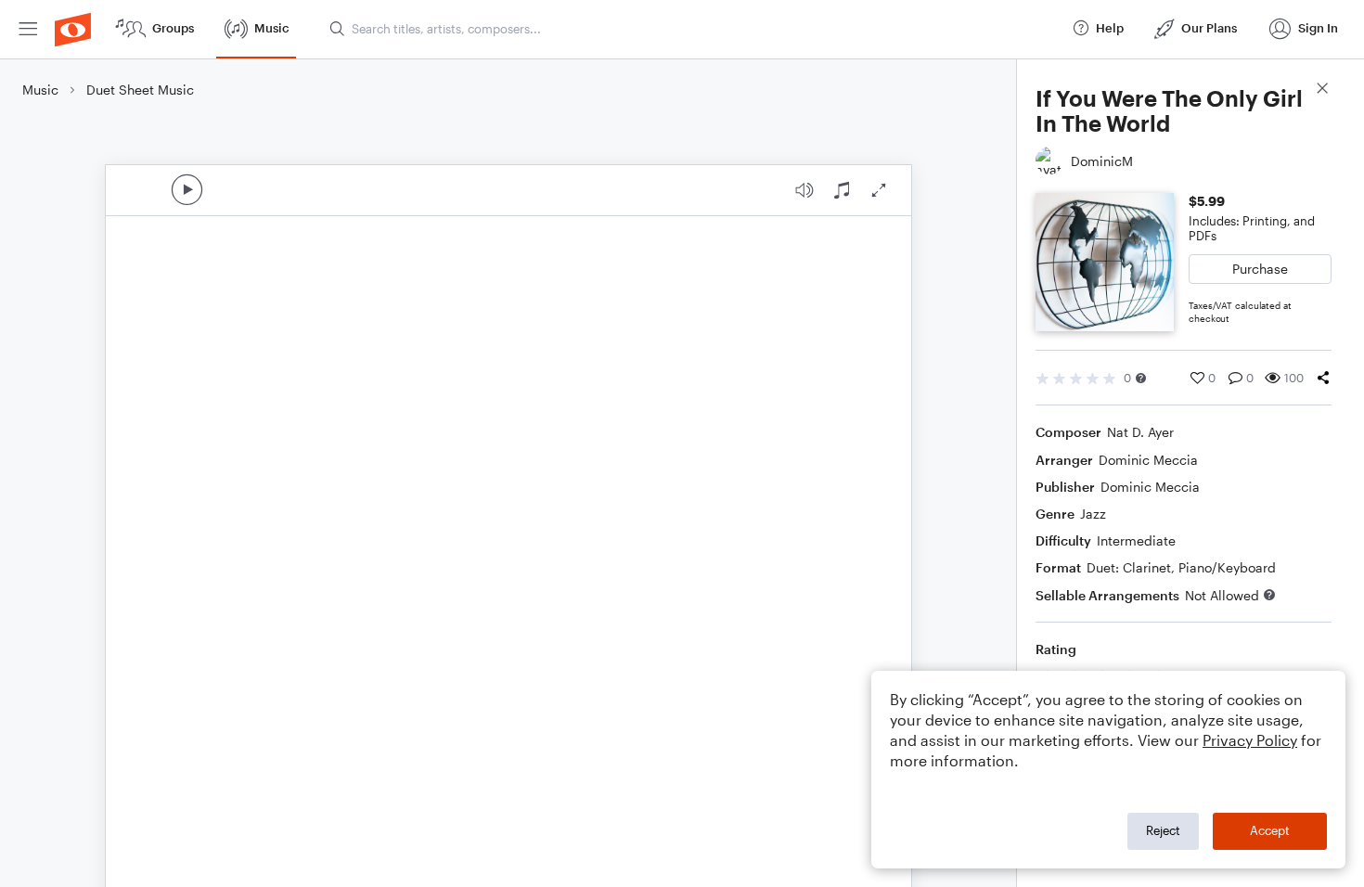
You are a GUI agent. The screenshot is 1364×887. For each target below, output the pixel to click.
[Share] (1323, 377)
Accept (1270, 830)
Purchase (1260, 268)
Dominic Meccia (1148, 460)
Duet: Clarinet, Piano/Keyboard (1181, 567)
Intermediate (1136, 540)
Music (40, 89)
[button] (1141, 378)
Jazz (1093, 513)
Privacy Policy (1250, 740)
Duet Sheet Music (140, 89)
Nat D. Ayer (1140, 432)
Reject (1163, 830)
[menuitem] (28, 29)
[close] (1322, 90)
